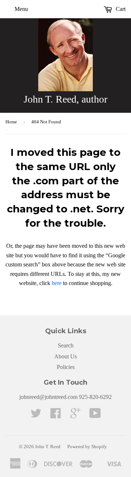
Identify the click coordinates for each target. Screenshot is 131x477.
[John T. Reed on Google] (75, 415)
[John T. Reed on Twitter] (36, 415)
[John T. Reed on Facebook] (55, 415)
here (56, 283)
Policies (66, 367)
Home (11, 121)
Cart (120, 9)
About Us (65, 356)
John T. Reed (47, 446)
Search (66, 345)
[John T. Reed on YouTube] (95, 415)
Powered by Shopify (87, 446)
